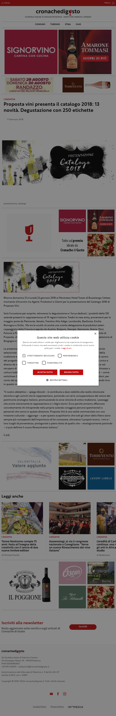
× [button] (95, 333)
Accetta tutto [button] (45, 372)
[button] (57, 380)
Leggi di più (66, 348)
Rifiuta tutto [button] (71, 372)
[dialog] (58, 358)
